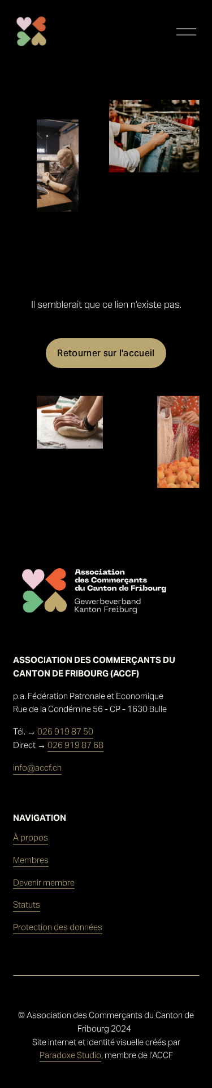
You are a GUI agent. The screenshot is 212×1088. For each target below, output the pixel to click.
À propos (30, 837)
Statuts (26, 904)
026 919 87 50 (65, 731)
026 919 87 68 (75, 745)
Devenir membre (44, 882)
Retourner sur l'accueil (105, 353)
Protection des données (57, 927)
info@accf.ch (37, 767)
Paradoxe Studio (70, 1055)
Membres (31, 860)
